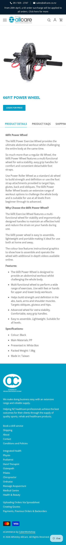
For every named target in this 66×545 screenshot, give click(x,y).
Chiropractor (9, 477)
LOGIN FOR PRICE (14, 107)
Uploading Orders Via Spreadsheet (21, 502)
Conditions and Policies (15, 443)
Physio (6, 455)
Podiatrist (8, 459)
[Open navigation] (5, 20)
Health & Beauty (11, 494)
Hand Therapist (11, 464)
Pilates (6, 472)
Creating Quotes (11, 506)
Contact (7, 438)
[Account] (55, 20)
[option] (33, 61)
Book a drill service (13, 425)
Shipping (7, 430)
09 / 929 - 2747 (20, 2)
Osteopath (8, 468)
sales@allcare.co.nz (46, 2)
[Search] (49, 20)
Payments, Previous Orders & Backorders (25, 511)
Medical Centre (11, 490)
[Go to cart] (61, 20)
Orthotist (8, 481)
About (6, 434)
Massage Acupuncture (14, 485)
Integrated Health (12, 450)
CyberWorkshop (27, 531)
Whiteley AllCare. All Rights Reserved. (30, 537)
